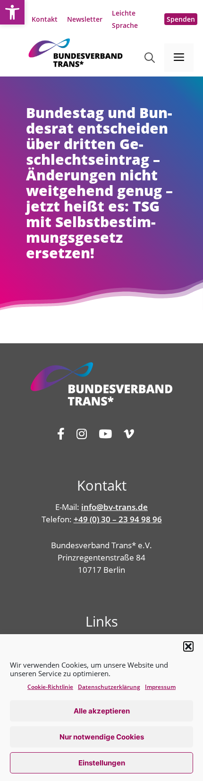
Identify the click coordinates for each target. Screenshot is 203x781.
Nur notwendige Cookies (101, 736)
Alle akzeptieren (102, 710)
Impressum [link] (160, 687)
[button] (188, 646)
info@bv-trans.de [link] (114, 506)
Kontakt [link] (45, 19)
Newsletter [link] (84, 19)
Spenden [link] (181, 19)
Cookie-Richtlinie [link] (50, 687)
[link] (12, 12)
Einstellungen (101, 762)
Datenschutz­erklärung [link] (109, 687)
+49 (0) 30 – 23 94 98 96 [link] (118, 519)
